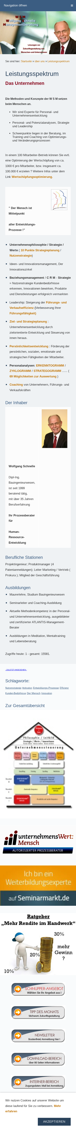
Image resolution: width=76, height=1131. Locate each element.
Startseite (26, 61)
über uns (40, 61)
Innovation (46, 693)
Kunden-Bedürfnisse (15, 693)
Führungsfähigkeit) (23, 313)
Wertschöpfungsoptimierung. (32, 177)
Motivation (27, 688)
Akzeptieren (54, 1121)
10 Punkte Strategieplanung (40, 250)
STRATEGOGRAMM (48, 371)
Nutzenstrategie (21, 255)
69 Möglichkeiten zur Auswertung (33, 376)
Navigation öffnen (15, 5)
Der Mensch (33, 693)
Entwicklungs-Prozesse (46, 687)
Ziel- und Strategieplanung (28, 321)
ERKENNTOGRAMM (50, 365)
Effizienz (64, 688)
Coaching (16, 384)
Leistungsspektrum (59, 61)
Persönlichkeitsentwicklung (29, 346)
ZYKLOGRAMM (20, 371)
